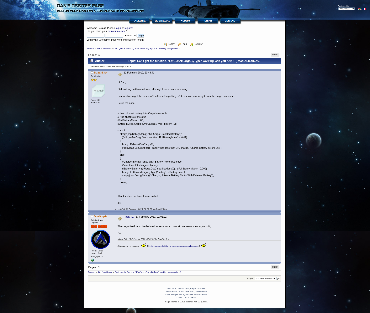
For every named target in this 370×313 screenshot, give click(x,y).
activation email (116, 31)
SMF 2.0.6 (171, 289)
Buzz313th (101, 72)
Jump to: (251, 278)
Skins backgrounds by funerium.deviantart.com (186, 295)
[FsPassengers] (92, 261)
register (128, 28)
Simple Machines (197, 289)
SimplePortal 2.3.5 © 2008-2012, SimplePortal (186, 291)
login (118, 28)
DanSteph (100, 216)
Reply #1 (129, 216)
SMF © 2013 (183, 289)
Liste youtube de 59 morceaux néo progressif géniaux (173, 246)
